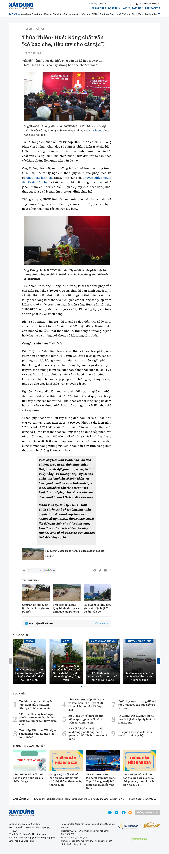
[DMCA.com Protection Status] (139, 839)
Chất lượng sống (71, 14)
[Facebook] (94, 570)
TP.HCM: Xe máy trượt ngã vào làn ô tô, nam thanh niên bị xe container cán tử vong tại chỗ (38, 719)
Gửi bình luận (101, 623)
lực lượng (96, 130)
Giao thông (37, 14)
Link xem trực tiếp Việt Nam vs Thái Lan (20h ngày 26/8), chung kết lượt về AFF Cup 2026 (86, 704)
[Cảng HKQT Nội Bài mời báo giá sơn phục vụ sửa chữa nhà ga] (29, 760)
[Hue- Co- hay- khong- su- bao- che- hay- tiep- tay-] (67, 96)
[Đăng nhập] (137, 4)
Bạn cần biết (21, 799)
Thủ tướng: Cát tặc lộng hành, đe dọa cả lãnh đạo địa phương (66, 608)
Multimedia (151, 14)
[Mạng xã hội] (124, 812)
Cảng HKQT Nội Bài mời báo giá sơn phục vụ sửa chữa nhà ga (28, 778)
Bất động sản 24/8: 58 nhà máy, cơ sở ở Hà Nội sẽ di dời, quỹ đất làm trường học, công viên (66, 673)
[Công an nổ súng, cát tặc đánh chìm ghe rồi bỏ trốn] (36, 593)
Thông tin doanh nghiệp (29, 746)
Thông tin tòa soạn (147, 812)
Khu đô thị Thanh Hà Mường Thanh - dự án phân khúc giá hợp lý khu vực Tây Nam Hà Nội (79, 799)
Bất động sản (114, 8)
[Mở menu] (159, 14)
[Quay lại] (24, 570)
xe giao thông (99, 8)
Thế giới (126, 14)
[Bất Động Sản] (128, 825)
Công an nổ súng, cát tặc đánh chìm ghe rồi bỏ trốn (36, 608)
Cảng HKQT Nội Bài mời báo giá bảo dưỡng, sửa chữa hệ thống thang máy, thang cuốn (66, 779)
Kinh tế (48, 14)
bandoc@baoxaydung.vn (80, 837)
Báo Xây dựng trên (35, 570)
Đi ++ (134, 14)
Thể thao (104, 14)
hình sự (46, 178)
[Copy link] (110, 570)
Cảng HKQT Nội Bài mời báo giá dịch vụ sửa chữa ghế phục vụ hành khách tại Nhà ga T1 (138, 779)
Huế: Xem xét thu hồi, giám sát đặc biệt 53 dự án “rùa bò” (97, 608)
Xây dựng (26, 14)
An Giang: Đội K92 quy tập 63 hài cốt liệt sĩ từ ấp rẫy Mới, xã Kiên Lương (136, 719)
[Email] (105, 570)
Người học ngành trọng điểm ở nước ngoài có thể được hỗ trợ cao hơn (137, 704)
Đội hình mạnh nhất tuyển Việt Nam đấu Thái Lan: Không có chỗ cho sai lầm (36, 704)
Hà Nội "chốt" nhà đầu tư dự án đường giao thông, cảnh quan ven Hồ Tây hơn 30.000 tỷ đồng (88, 734)
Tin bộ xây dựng (152, 8)
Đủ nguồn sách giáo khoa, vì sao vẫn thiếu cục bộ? (135, 733)
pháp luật (33, 178)
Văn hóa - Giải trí (89, 14)
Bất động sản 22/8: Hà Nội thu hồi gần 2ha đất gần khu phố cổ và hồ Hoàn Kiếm (29, 675)
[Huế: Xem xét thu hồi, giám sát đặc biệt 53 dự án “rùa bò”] (97, 593)
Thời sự (16, 14)
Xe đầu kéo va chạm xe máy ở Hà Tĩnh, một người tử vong (139, 676)
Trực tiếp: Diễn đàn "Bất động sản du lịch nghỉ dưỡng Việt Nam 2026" (38, 734)
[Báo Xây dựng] (21, 5)
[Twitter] (100, 570)
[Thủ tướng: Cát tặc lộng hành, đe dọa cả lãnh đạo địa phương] (33, 554)
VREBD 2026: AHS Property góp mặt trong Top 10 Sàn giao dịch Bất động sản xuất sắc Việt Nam (101, 781)
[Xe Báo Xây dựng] (151, 825)
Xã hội (40, 29)
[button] (81, 686)
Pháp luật (57, 14)
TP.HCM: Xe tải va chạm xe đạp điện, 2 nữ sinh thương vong (102, 676)
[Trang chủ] (10, 14)
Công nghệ (115, 14)
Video (141, 14)
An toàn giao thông (133, 8)
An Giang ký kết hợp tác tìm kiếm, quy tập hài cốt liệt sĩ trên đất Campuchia (86, 719)
